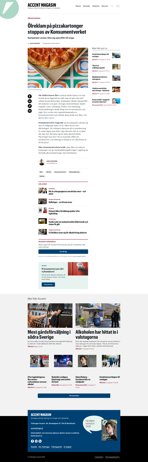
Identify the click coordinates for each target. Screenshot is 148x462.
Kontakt (34, 447)
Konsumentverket (60, 172)
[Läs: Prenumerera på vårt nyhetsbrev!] (78, 268)
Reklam (42, 176)
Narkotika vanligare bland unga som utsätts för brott (61, 379)
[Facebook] (32, 441)
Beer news (49, 118)
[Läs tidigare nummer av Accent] (109, 430)
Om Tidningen (44, 447)
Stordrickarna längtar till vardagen (109, 378)
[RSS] (40, 441)
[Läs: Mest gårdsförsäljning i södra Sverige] (50, 315)
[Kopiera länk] (30, 106)
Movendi (105, 6)
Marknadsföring (74, 172)
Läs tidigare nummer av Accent (90, 423)
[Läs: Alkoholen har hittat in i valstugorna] (98, 315)
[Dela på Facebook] (30, 96)
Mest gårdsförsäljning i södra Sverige (49, 334)
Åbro (41, 172)
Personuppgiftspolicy (112, 457)
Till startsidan (74, 396)
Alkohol (78, 6)
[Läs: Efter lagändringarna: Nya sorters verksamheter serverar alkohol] (39, 361)
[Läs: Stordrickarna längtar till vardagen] (111, 361)
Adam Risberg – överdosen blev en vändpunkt (83, 379)
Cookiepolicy (99, 457)
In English (67, 447)
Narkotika (86, 6)
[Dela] (30, 101)
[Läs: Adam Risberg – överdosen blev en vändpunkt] (87, 361)
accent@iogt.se (52, 163)
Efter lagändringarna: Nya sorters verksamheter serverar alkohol (37, 381)
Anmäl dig (63, 252)
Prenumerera (48, 284)
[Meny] (117, 6)
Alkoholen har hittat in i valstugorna (97, 334)
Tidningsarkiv (56, 447)
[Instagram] (36, 441)
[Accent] (41, 414)
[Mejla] (30, 111)
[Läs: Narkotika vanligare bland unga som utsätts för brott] (63, 361)
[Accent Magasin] (42, 5)
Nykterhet (95, 6)
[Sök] (112, 5)
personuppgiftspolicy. (79, 256)
